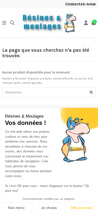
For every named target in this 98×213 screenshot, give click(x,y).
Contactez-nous (80, 3)
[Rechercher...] (91, 92)
